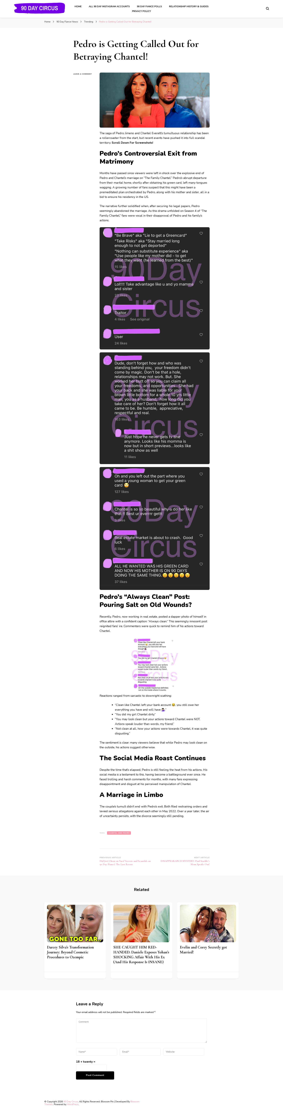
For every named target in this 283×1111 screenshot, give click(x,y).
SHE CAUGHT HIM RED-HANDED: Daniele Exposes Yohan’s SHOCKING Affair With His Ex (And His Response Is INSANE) (141, 954)
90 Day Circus (71, 1101)
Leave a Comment (84, 74)
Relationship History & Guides (188, 6)
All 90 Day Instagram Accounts (109, 6)
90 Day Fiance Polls (149, 6)
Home (78, 6)
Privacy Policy (141, 11)
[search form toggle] (267, 8)
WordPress (72, 1104)
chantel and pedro (119, 833)
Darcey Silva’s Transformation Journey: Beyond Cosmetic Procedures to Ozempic (70, 952)
